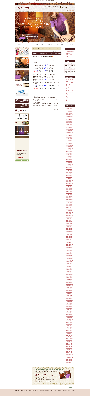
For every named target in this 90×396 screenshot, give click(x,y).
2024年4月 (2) (69, 140)
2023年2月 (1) (69, 159)
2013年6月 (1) (69, 308)
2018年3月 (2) (69, 242)
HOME (16, 390)
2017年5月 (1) (69, 248)
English (69, 390)
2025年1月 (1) (69, 127)
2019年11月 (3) (69, 213)
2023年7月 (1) (69, 153)
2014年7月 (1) (69, 288)
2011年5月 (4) (69, 346)
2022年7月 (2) (69, 169)
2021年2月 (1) (69, 194)
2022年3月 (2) (69, 175)
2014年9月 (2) (69, 287)
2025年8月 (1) (69, 119)
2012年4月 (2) (69, 328)
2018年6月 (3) (69, 239)
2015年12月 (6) (69, 272)
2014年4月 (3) (69, 293)
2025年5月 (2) (69, 122)
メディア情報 (41, 390)
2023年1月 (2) (69, 161)
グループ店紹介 (36, 390)
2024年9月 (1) (69, 133)
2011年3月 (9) (69, 349)
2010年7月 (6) (69, 362)
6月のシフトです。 (70, 82)
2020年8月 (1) (69, 204)
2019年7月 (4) (69, 220)
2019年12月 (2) (69, 212)
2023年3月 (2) (69, 157)
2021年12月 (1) (69, 180)
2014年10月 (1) (69, 285)
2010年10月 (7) (69, 357)
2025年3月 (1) (69, 124)
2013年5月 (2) (69, 309)
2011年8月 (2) (69, 341)
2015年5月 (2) (69, 277)
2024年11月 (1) (69, 130)
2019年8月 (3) (69, 218)
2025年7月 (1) (69, 121)
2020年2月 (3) (69, 209)
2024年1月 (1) (69, 143)
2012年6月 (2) (69, 325)
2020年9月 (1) (69, 202)
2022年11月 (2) (69, 162)
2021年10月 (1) (69, 183)
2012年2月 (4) (69, 332)
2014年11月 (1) (69, 284)
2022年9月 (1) (69, 165)
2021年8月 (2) (69, 186)
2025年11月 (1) (69, 116)
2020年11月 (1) (69, 199)
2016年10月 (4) (69, 260)
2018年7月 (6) (69, 237)
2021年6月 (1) (69, 188)
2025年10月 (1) (69, 117)
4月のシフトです (69, 87)
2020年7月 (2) (69, 205)
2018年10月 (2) (69, 232)
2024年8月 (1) (69, 135)
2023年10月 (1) (69, 148)
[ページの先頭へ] (71, 387)
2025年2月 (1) (69, 125)
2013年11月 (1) (69, 301)
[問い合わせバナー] (53, 384)
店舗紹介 (30, 390)
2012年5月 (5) (69, 327)
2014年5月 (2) (69, 292)
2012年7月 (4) (69, 324)
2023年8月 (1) (69, 151)
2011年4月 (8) (69, 348)
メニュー (19, 390)
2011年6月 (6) (69, 344)
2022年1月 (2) (69, 178)
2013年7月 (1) (69, 306)
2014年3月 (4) (69, 295)
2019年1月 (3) (69, 229)
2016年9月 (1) (69, 261)
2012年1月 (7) (69, 333)
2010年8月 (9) (69, 360)
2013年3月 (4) (69, 312)
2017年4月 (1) (69, 250)
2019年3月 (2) (69, 226)
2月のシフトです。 (70, 88)
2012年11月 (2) (69, 317)
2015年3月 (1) (69, 280)
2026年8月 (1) (69, 108)
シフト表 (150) (69, 53)
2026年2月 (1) (69, 113)
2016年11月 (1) (69, 258)
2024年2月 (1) (69, 141)
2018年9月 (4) (69, 234)
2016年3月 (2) (69, 269)
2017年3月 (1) (69, 252)
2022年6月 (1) (69, 170)
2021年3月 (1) (69, 193)
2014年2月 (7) (69, 296)
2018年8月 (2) (69, 236)
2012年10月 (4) (69, 319)
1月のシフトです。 (70, 90)
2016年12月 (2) (69, 256)
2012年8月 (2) (69, 322)
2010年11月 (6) (69, 356)
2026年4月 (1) (69, 111)
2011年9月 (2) (69, 340)
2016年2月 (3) (69, 271)
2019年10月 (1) (69, 215)
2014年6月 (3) (69, 290)
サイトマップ (45, 391)
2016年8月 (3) (69, 263)
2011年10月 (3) (69, 338)
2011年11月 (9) (69, 336)
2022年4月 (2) (69, 173)
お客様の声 (47, 390)
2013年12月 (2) (69, 300)
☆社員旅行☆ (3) (70, 51)
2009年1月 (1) (69, 364)
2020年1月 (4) (69, 210)
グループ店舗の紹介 (58, 390)
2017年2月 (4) (69, 253)
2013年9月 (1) (69, 303)
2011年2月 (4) (69, 351)
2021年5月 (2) (69, 189)
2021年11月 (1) (69, 181)
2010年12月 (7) (69, 354)
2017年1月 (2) (69, 255)
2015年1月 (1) (69, 282)
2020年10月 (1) (69, 201)
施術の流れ (65, 390)
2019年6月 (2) (69, 221)
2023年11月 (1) (69, 146)
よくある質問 (52, 390)
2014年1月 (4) (69, 298)
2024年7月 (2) (69, 137)
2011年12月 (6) (69, 335)
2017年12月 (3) (69, 244)
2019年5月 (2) (69, 223)
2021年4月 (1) (69, 191)
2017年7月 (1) (69, 247)
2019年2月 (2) (69, 228)
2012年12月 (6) (69, 316)
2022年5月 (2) (69, 172)
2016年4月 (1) (69, 268)
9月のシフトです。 (70, 100)
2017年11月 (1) (69, 245)
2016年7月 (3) (69, 264)
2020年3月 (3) (69, 207)
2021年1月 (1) (69, 196)
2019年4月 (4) (69, 225)
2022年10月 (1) (69, 164)
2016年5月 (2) (69, 266)
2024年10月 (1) (69, 132)
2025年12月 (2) (69, 114)
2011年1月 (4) (69, 352)
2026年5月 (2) (69, 109)
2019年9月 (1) (69, 217)
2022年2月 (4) (69, 177)
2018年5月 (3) (69, 240)
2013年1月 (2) (69, 314)
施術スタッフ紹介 (25, 390)
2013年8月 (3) (69, 304)
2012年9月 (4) (69, 320)
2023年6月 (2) (69, 154)
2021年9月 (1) (69, 185)
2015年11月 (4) (69, 274)
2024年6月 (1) (69, 138)
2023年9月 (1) (69, 149)
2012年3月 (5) (69, 330)
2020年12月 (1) (69, 197)
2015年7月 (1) (69, 276)
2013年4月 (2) (69, 311)
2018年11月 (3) (69, 231)
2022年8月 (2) (69, 167)
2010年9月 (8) (69, 359)
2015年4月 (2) (69, 279)
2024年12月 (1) (69, 129)
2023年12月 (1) (69, 145)
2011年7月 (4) (69, 343)
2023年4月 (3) (69, 156)
